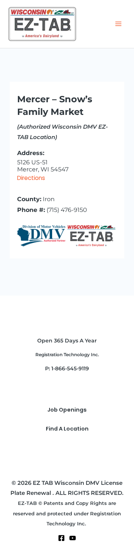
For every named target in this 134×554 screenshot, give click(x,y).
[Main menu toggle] (119, 24)
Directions (31, 178)
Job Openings (67, 409)
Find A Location (67, 428)
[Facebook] (61, 538)
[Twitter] (72, 538)
